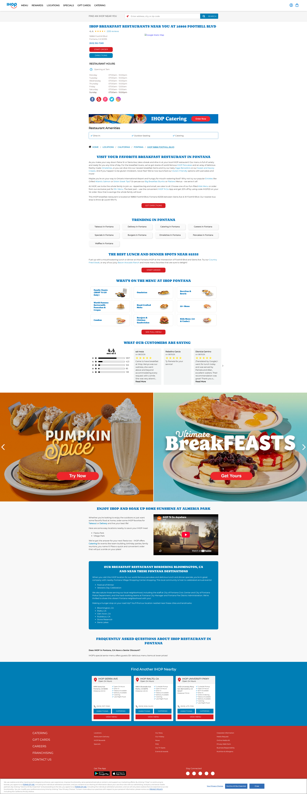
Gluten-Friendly (179, 171)
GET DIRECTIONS (153, 205)
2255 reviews (113, 31)
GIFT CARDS (84, 5)
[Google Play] (102, 773)
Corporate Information (225, 733)
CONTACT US (41, 759)
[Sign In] (291, 5)
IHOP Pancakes (184, 165)
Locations (108, 147)
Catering (93, 543)
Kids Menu (203, 186)
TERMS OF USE (29, 784)
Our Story (159, 733)
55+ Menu (118, 189)
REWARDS (37, 5)
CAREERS (39, 746)
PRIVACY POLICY (156, 789)
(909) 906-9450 (146, 706)
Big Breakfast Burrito (155, 181)
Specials (97, 744)
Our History (159, 737)
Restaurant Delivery (101, 737)
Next (304, 447)
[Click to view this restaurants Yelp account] (98, 99)
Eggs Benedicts (183, 168)
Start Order (101, 49)
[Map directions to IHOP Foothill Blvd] (180, 68)
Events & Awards (161, 751)
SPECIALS (68, 5)
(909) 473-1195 (187, 706)
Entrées (209, 178)
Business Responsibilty (226, 748)
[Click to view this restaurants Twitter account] (111, 99)
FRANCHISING (42, 753)
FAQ (157, 744)
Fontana (139, 147)
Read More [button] (141, 381)
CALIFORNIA (124, 147)
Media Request (222, 737)
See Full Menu (154, 332)
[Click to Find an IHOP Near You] (127, 16)
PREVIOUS (3, 447)
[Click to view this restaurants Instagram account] (118, 99)
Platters (171, 181)
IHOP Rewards (99, 740)
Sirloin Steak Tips (121, 181)
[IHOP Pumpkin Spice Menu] (76, 447)
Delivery (103, 523)
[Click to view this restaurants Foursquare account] (105, 99)
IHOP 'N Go (163, 189)
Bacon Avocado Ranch (128, 262)
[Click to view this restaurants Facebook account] (92, 99)
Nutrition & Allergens (225, 751)
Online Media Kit (223, 740)
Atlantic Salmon (103, 181)
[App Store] (119, 773)
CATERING (100, 5)
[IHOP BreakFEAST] (230, 447)
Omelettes (107, 168)
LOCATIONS (53, 5)
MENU (24, 5)
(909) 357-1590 (103, 706)
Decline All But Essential (236, 786)
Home (95, 147)
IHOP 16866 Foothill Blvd (160, 147)
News (157, 740)
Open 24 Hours (105, 681)
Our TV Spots (160, 748)
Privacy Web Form (224, 744)
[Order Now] (297, 5)
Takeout (93, 523)
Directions (101, 55)
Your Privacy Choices (215, 786)
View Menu (111, 717)
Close (257, 786)
